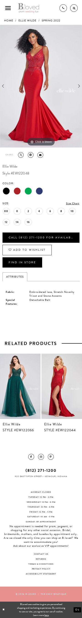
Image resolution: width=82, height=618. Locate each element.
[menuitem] (31, 457)
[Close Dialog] (4, 610)
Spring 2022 (51, 21)
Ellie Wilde (27, 21)
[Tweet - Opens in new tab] (21, 155)
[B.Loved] (28, 8)
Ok (77, 610)
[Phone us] (63, 8)
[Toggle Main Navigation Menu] (8, 8)
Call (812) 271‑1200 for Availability (44, 237)
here (46, 615)
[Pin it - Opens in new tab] (30, 155)
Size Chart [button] (72, 203)
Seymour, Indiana (56, 476)
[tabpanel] (41, 86)
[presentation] (20, 386)
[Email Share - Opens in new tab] (40, 155)
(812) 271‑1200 (41, 470)
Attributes (15, 277)
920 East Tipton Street (28, 476)
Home (8, 21)
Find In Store (22, 262)
